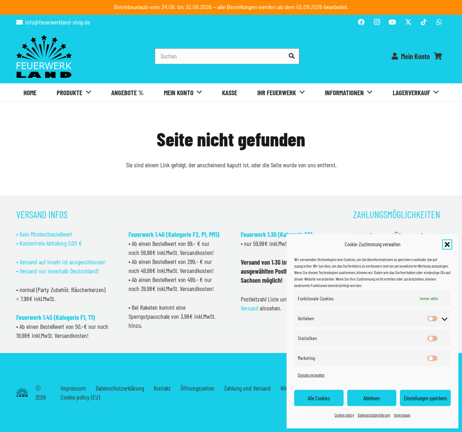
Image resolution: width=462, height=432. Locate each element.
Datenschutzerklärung (374, 414)
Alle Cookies (319, 398)
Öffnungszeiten (197, 388)
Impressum (402, 414)
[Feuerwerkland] (44, 56)
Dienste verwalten (311, 374)
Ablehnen (371, 398)
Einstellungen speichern (425, 398)
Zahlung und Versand (247, 388)
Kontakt (162, 388)
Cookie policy (344, 414)
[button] (447, 244)
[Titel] (408, 22)
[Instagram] (376, 22)
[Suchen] (291, 56)
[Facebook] (361, 22)
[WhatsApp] (439, 22)
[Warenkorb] (438, 56)
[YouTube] (392, 22)
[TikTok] (423, 22)
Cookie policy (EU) (80, 397)
